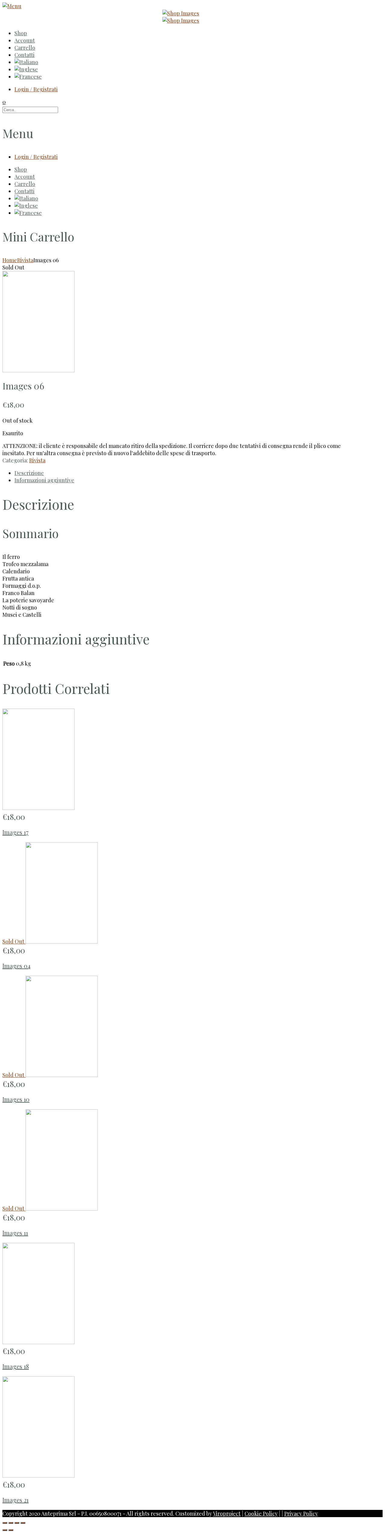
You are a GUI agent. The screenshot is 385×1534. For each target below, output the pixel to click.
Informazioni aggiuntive (44, 480)
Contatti (24, 54)
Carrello (24, 47)
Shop (20, 33)
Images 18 (15, 1366)
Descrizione (29, 473)
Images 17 (15, 832)
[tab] (184, 473)
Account (24, 40)
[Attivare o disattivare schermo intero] (16, 1523)
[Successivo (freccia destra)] (10, 1530)
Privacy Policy (301, 1513)
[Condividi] (10, 1523)
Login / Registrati (36, 89)
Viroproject (227, 1513)
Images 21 (15, 1500)
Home (9, 260)
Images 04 (16, 966)
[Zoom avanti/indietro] (22, 1523)
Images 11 (15, 1233)
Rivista (25, 260)
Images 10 (15, 1099)
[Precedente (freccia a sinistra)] (4, 1530)
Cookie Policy (261, 1513)
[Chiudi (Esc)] (4, 1523)
